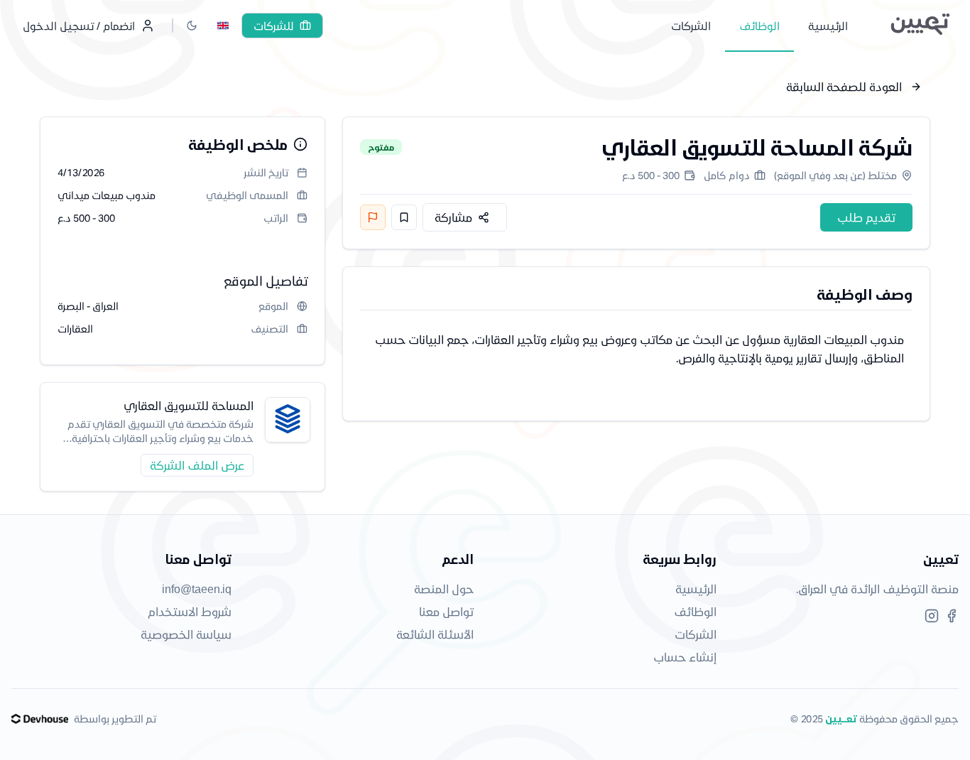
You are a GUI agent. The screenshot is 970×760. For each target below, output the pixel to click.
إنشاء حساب (684, 656)
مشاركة (453, 217)
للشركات (274, 25)
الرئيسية (695, 588)
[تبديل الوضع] (192, 25)
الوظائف (695, 611)
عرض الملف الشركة (197, 465)
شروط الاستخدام (189, 611)
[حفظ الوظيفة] (404, 217)
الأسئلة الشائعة (435, 634)
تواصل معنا (446, 611)
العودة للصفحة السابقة (844, 86)
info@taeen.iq (196, 588)
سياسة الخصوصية (186, 634)
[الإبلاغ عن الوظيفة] (373, 217)
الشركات (695, 634)
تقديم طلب (866, 217)
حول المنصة (444, 588)
